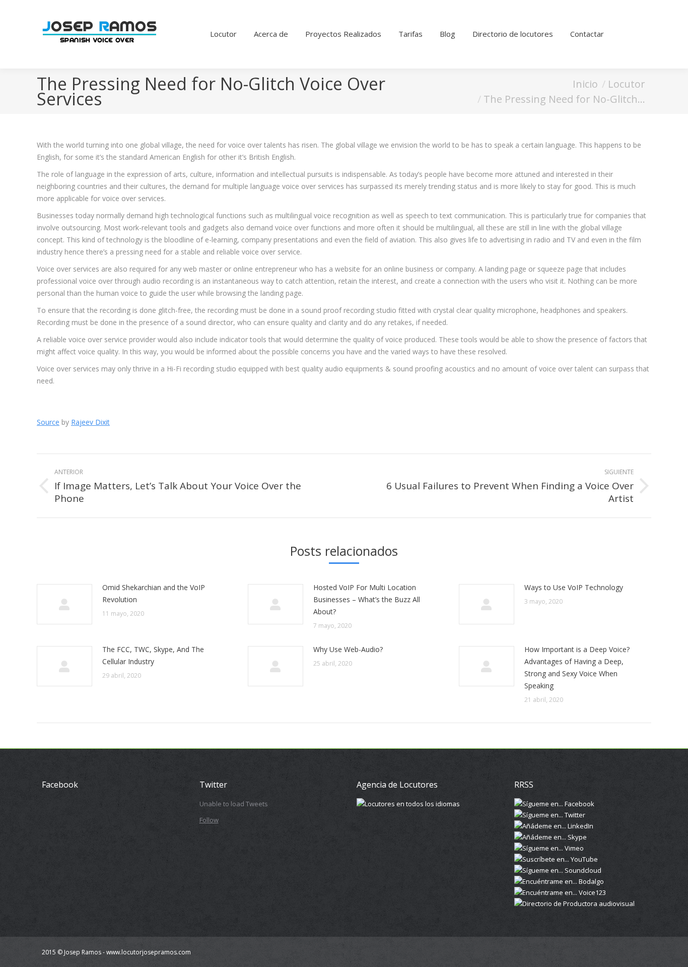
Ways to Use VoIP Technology (573, 587)
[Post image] (64, 604)
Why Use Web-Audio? (348, 649)
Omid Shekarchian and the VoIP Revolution (153, 593)
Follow (209, 819)
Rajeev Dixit (90, 422)
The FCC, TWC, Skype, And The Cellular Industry (153, 655)
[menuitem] (223, 34)
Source (48, 422)
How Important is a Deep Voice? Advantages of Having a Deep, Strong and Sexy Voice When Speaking (577, 667)
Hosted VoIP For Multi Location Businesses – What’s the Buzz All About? (366, 599)
